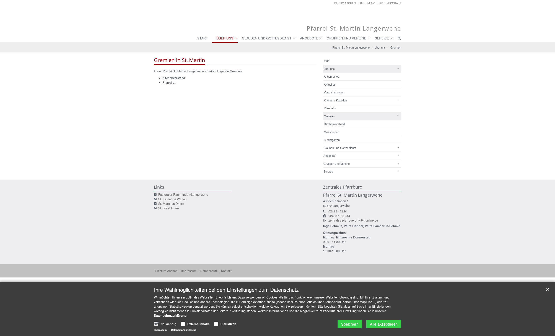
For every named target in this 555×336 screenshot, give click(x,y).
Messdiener (331, 132)
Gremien (395, 47)
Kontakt (226, 271)
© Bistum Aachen (166, 271)
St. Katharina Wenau (172, 199)
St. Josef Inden (168, 208)
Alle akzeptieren (384, 324)
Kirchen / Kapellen (335, 100)
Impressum (189, 271)
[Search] (397, 38)
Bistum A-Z (367, 3)
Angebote (309, 38)
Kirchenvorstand (334, 124)
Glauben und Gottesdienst (266, 38)
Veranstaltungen (334, 92)
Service (382, 38)
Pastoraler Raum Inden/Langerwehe (183, 194)
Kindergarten (332, 140)
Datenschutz (209, 271)
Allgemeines (331, 76)
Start (202, 38)
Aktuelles (330, 84)
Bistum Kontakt (390, 3)
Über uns (224, 38)
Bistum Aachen (345, 3)
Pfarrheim (330, 108)
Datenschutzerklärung (170, 315)
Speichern (350, 324)
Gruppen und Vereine (346, 38)
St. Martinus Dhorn (171, 203)
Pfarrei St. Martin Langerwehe (351, 47)
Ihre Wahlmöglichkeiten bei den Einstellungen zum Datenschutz (226, 289)
